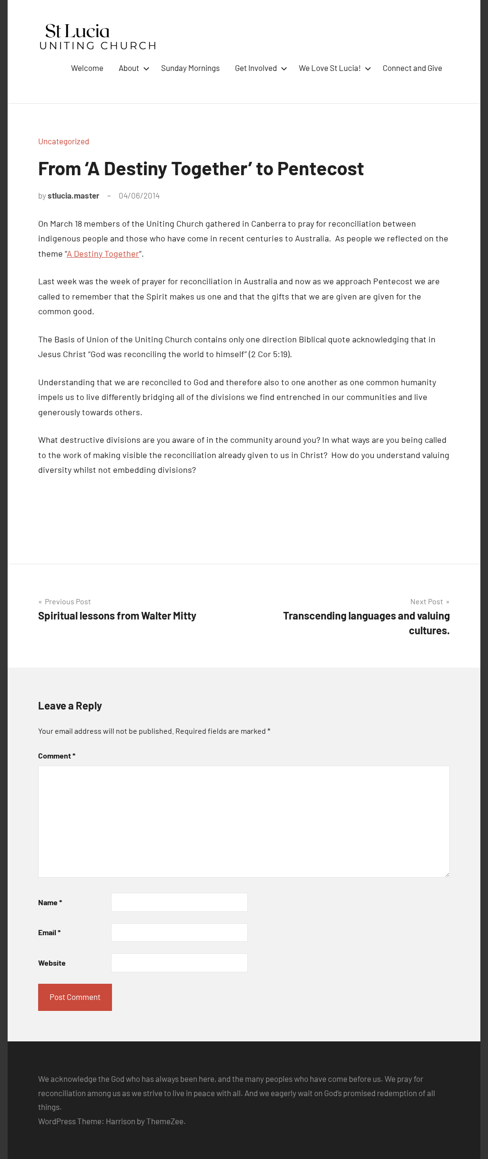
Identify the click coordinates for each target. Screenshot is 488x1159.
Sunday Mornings (190, 67)
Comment (56, 755)
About (129, 67)
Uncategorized (63, 141)
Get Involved (256, 67)
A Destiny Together (103, 253)
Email (49, 932)
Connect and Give (412, 67)
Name (50, 902)
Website (52, 962)
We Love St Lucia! (330, 67)
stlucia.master (74, 195)
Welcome (87, 67)
